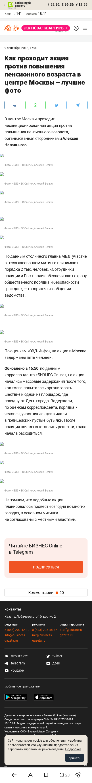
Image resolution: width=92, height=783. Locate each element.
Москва (31, 14)
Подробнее (73, 749)
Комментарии (46, 592)
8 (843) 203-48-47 (44, 630)
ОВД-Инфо (38, 351)
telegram (17, 663)
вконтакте (19, 656)
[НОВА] (44, 28)
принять (74, 758)
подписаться (46, 566)
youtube (17, 670)
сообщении (60, 288)
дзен (56, 663)
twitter (57, 656)
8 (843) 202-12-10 (16, 630)
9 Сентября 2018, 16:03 (21, 48)
